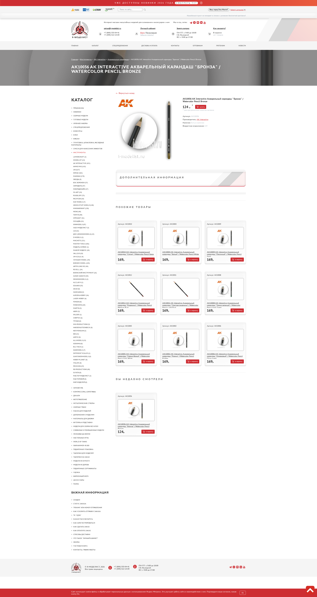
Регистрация (151, 33)
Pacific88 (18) (78, 199)
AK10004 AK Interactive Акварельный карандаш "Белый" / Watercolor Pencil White (180, 253)
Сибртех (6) (77, 318)
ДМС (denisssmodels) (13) (83, 234)
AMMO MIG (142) (79, 166)
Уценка (76, 472)
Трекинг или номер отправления (87, 507)
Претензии (220, 46)
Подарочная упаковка (83, 449)
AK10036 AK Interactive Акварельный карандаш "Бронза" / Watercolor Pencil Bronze (134, 426)
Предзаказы (78, 108)
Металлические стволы (83, 403)
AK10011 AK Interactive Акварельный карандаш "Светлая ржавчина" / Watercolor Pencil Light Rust (180, 305)
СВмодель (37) (79, 186)
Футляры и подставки (82, 422)
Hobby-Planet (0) (80, 360)
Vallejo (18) (78, 253)
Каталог (95, 46)
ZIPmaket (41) (78, 218)
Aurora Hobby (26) (81, 295)
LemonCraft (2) (79, 157)
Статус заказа (79, 504)
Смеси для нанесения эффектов (87, 149)
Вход (142, 33)
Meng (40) (77, 211)
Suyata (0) (77, 372)
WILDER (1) (77, 315)
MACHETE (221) (79, 240)
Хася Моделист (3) (81, 228)
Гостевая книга (80, 546)
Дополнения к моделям (83, 415)
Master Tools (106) (81, 244)
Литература (78, 388)
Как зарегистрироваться (84, 523)
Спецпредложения (120, 46)
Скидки (76, 500)
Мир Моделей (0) (80, 382)
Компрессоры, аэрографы (84, 392)
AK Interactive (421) (81, 163)
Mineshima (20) (79, 305)
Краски (76, 139)
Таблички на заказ (81, 457)
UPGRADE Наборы (80, 123)
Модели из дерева (81, 465)
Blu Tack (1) (78, 347)
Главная (74, 46)
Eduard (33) (78, 286)
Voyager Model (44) (81, 260)
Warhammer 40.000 (81, 445)
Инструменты (86, 59)
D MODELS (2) (78, 237)
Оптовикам (198, 46)
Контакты (175, 46)
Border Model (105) (81, 263)
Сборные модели (80, 116)
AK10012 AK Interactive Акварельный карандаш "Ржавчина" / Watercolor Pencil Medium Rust (135, 305)
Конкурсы (77, 131)
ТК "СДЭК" (77, 515)
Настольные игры (81, 438)
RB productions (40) (81, 369)
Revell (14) (77, 269)
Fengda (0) (77, 302)
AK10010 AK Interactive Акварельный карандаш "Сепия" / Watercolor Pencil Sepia (136, 253)
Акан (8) (76, 289)
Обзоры (76, 542)
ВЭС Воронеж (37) (80, 183)
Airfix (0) (77, 337)
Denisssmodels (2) (80, 279)
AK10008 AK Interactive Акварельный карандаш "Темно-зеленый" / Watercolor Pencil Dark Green (223, 305)
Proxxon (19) (78, 366)
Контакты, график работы (84, 550)
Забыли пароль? (147, 35)
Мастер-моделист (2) (82, 376)
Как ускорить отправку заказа (87, 511)
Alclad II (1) (78, 282)
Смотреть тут (186, 3)
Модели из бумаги (81, 461)
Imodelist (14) (79, 160)
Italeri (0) (77, 363)
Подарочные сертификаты (84, 468)
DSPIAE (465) (78, 173)
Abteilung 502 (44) (80, 266)
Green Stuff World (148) (83, 205)
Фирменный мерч (80, 476)
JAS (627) (76, 170)
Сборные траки (79, 407)
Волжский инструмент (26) (85, 273)
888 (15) (76, 334)
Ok (243, 593)
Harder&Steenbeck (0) (82, 327)
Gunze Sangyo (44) (80, 276)
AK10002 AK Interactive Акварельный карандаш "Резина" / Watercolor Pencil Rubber (178, 356)
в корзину (149, 259)
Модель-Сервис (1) (81, 247)
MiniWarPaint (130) (81, 208)
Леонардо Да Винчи (81, 434)
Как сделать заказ (81, 527)
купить (202, 107)
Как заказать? (219, 28)
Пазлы (76, 484)
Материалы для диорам (83, 419)
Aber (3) (76, 311)
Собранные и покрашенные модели (88, 430)
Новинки (77, 112)
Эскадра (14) (78, 221)
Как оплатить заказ (82, 530)
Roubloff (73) (79, 195)
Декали (76, 396)
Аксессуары (78, 480)
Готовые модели (80, 119)
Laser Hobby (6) (79, 298)
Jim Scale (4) (78, 257)
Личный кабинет (148, 28)
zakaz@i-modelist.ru (112, 28)
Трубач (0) (77, 321)
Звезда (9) (77, 179)
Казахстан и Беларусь (83, 519)
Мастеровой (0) (79, 379)
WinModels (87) (79, 224)
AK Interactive (100, 59)
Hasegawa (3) (78, 292)
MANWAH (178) (78, 176)
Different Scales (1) (81, 353)
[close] (200, 3)
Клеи (75, 135)
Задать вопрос (183, 28)
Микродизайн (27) (80, 189)
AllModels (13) (79, 340)
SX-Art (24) (77, 192)
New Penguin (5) (79, 331)
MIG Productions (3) (81, 324)
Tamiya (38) (77, 215)
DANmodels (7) (79, 350)
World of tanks (80, 442)
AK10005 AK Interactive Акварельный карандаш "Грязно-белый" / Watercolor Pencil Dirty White (134, 356)
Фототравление (80, 399)
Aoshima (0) (78, 344)
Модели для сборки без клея (85, 426)
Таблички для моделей (83, 453)
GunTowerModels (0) (82, 356)
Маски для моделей (82, 411)
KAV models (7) (79, 202)
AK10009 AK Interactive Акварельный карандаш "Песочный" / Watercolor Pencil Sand (224, 254)
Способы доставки (81, 534)
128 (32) (76, 231)
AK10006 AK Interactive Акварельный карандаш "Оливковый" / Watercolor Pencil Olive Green (225, 356)
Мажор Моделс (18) (81, 250)
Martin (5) (77, 308)
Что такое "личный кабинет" (85, 538)
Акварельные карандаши (118, 59)
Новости (242, 46)
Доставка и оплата (149, 46)
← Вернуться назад (125, 93)
